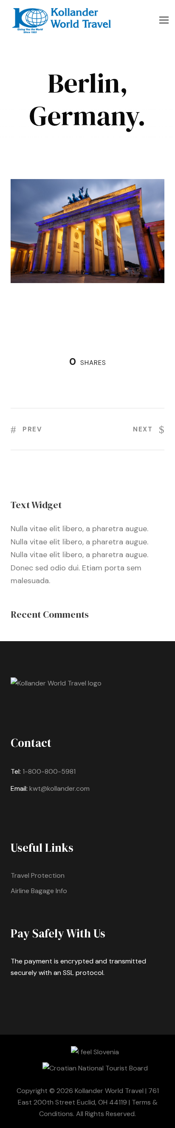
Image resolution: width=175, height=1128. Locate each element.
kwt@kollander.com (59, 788)
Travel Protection (38, 875)
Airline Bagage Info (39, 890)
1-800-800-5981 (49, 771)
